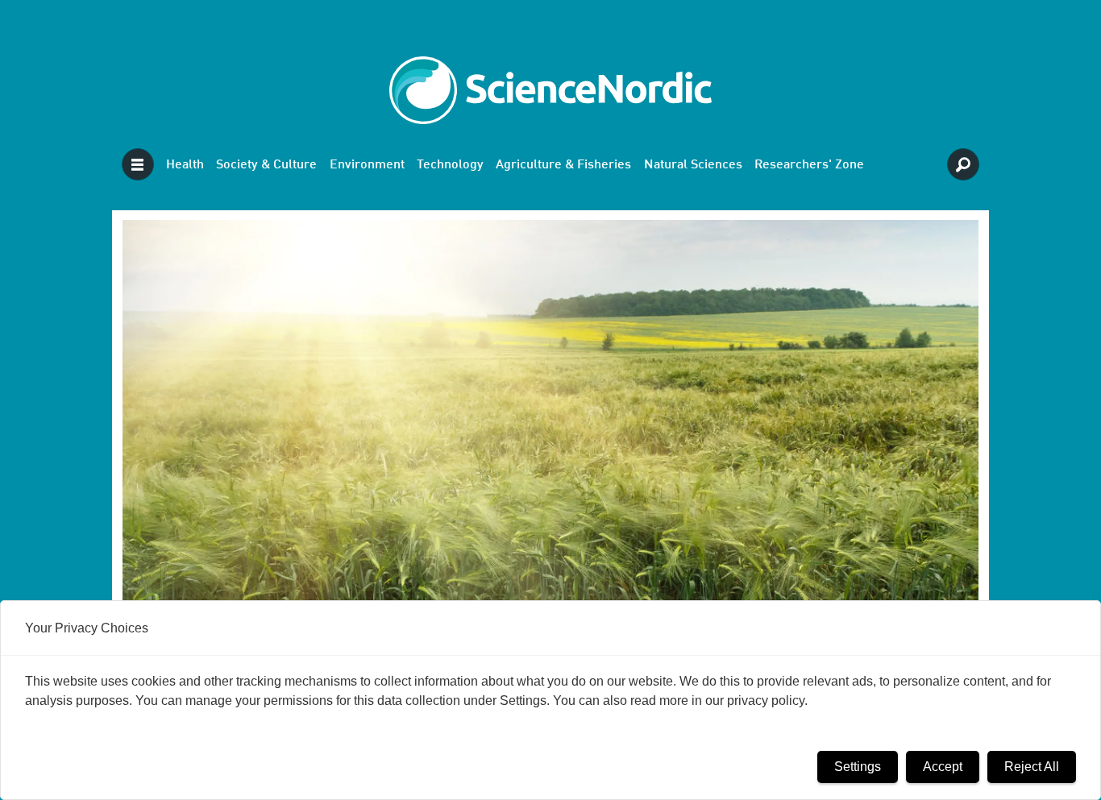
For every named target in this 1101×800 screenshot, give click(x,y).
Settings (857, 766)
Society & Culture (266, 165)
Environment (367, 165)
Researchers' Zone (809, 165)
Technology (450, 165)
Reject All (1031, 766)
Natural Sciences (693, 165)
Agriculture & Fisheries (563, 165)
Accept (942, 766)
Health (185, 165)
